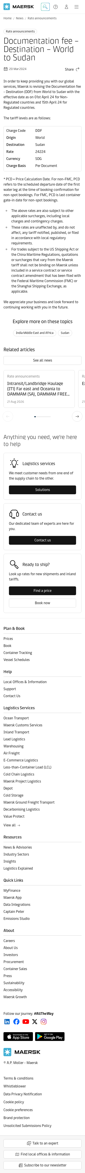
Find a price (42, 591)
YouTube (25, 1021)
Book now (42, 603)
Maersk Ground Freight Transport (28, 802)
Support (56, 7)
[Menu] (76, 7)
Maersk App (12, 897)
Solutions (42, 490)
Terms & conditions (18, 1078)
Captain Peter (13, 912)
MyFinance (11, 890)
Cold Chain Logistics (18, 774)
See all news (42, 360)
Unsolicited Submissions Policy (27, 1126)
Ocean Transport (16, 718)
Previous (8, 416)
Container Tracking (17, 653)
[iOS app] (18, 1036)
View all (9, 825)
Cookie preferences (18, 1110)
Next (77, 416)
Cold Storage (13, 795)
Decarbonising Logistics (21, 809)
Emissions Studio (16, 919)
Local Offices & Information (25, 682)
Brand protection (16, 1118)
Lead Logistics (14, 739)
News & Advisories (17, 847)
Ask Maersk (45, 7)
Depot (8, 788)
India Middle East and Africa (34, 333)
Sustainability (13, 983)
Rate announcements (42, 18)
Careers (9, 941)
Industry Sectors (16, 854)
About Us (10, 948)
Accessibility (13, 990)
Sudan (65, 333)
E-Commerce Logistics (20, 760)
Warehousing (13, 746)
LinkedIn (7, 1021)
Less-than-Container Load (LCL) (27, 767)
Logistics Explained (18, 868)
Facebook (16, 1022)
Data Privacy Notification (22, 1094)
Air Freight (11, 753)
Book (7, 646)
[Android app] (50, 1036)
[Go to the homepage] (22, 1055)
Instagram (43, 1021)
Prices (8, 639)
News (19, 18)
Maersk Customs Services (22, 725)
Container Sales (15, 969)
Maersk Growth (15, 997)
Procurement (13, 962)
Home (7, 18)
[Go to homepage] (18, 6)
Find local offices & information (45, 1154)
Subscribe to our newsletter (45, 1165)
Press (7, 976)
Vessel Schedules (16, 660)
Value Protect (13, 816)
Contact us (42, 540)
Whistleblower (14, 1086)
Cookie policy (13, 1102)
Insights (9, 861)
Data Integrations (16, 905)
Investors (10, 955)
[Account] (66, 7)
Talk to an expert (45, 1143)
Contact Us (11, 696)
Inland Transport (16, 732)
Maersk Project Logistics (22, 781)
